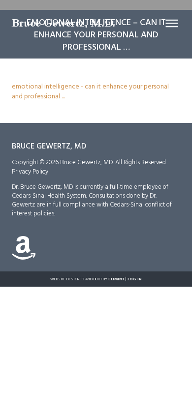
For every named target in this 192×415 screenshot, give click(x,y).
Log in (135, 279)
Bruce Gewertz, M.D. (63, 23)
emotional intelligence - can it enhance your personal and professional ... (90, 91)
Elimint (116, 279)
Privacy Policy (30, 171)
